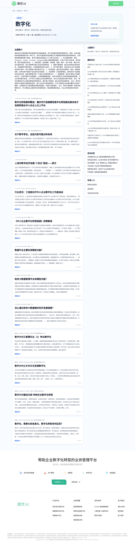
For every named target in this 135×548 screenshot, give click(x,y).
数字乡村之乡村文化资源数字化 (30, 365)
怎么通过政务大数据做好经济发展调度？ (34, 307)
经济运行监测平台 (58, 506)
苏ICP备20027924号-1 (77, 539)
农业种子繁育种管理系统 (103, 166)
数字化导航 (98, 515)
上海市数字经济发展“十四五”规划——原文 (35, 163)
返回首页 (90, 189)
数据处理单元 (112, 163)
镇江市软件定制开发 (106, 534)
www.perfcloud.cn (94, 539)
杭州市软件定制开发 (117, 534)
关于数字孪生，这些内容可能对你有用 (33, 134)
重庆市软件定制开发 (18, 537)
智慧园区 (113, 473)
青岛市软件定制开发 (62, 536)
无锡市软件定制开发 (62, 534)
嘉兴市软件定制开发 (30, 536)
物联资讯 (19, 11)
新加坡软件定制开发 (39, 537)
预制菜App (103, 163)
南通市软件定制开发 (95, 534)
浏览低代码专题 (92, 193)
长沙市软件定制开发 (105, 536)
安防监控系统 (92, 160)
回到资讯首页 (92, 185)
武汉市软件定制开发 (95, 536)
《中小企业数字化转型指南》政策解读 (33, 221)
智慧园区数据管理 (100, 172)
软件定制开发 (48, 537)
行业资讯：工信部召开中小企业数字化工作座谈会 (39, 192)
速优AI (21, 3)
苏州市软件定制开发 (84, 534)
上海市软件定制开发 (41, 534)
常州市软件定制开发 (73, 534)
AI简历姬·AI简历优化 (101, 511)
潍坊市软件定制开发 (84, 536)
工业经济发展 (102, 160)
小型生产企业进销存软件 (106, 169)
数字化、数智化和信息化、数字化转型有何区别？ (39, 423)
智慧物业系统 (77, 515)
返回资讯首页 (95, 36)
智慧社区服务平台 (79, 511)
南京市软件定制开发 (52, 534)
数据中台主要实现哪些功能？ (29, 250)
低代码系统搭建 (29, 473)
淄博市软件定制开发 (73, 536)
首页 (13, 11)
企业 (97, 163)
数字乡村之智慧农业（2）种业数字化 (33, 336)
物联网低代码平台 (58, 511)
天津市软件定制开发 (30, 534)
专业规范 (90, 166)
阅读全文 (17, 122)
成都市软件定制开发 (28, 537)
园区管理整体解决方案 (107, 157)
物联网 (70, 473)
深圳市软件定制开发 (116, 536)
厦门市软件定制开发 (40, 536)
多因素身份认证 (92, 157)
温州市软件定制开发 (19, 536)
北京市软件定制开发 (19, 534)
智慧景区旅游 (92, 169)
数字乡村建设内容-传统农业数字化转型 (34, 394)
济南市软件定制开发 (51, 536)
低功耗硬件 (91, 163)
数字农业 (89, 473)
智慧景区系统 (77, 520)
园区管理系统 (77, 506)
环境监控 (90, 172)
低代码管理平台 (113, 160)
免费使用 (58, 482)
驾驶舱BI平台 (57, 515)
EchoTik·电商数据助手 (101, 506)
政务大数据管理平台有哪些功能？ (31, 278)
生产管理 (51, 473)
